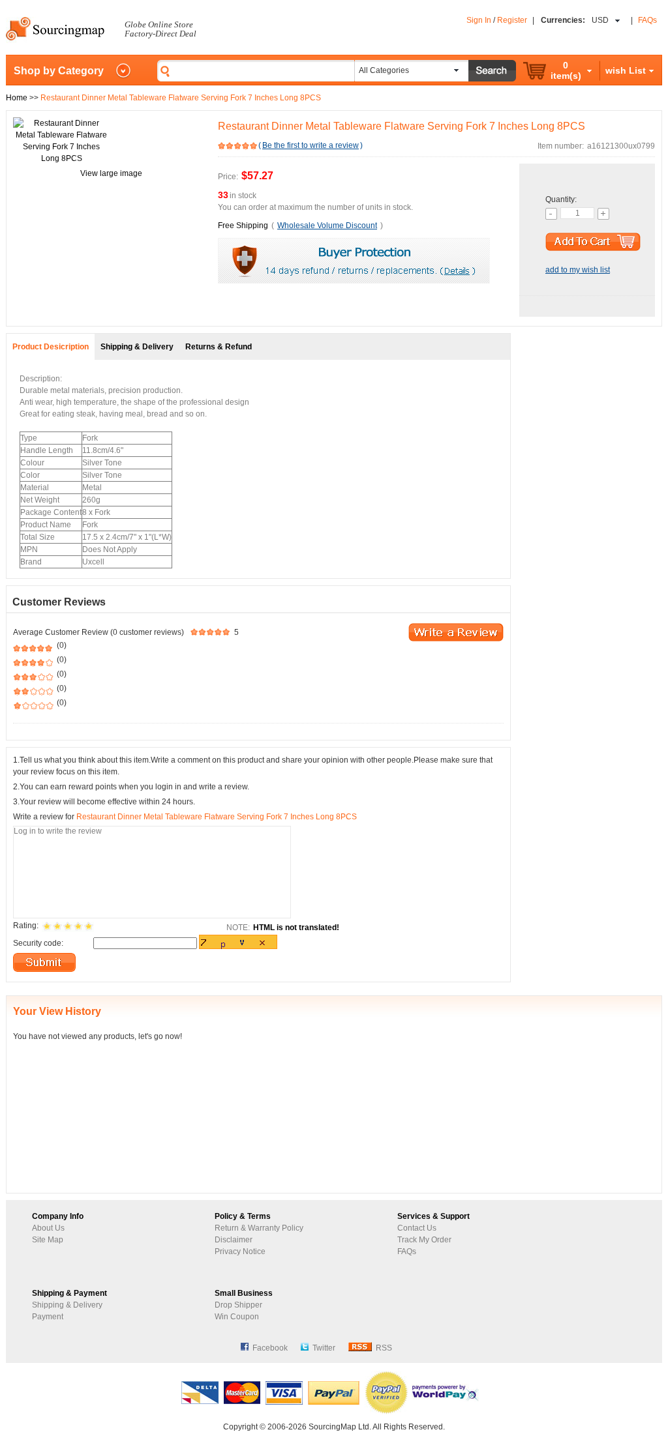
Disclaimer (233, 1239)
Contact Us (416, 1228)
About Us (48, 1228)
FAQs (647, 20)
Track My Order (424, 1239)
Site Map (47, 1239)
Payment (47, 1316)
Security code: (38, 943)
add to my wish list (577, 269)
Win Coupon (237, 1316)
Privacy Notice (240, 1251)
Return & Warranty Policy (259, 1228)
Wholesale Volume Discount (327, 225)
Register (512, 20)
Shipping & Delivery (67, 1305)
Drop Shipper (238, 1305)
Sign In (478, 20)
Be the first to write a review (310, 145)
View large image (111, 173)
